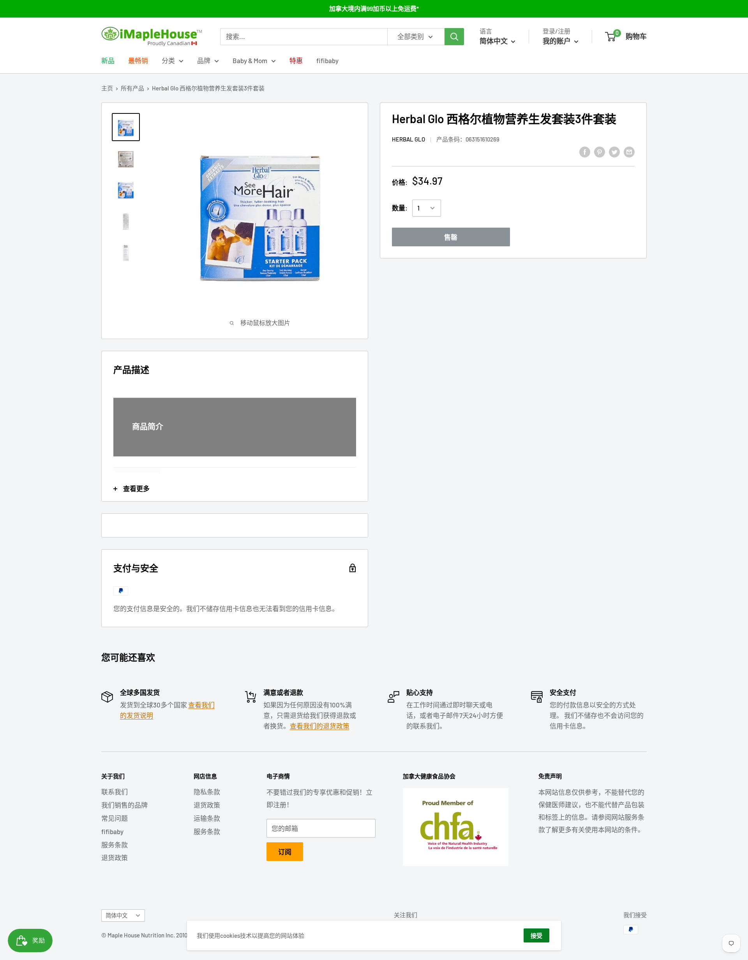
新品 (108, 60)
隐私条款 (207, 792)
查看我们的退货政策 (319, 726)
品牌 (203, 60)
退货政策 (114, 857)
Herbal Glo (408, 139)
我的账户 (557, 41)
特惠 (296, 60)
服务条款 (114, 845)
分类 (168, 60)
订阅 (284, 852)
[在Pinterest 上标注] (599, 151)
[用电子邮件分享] (629, 151)
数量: (400, 208)
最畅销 (138, 60)
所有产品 (132, 88)
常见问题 (114, 818)
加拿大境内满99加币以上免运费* (374, 8)
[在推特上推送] (614, 151)
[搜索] (454, 36)
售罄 (450, 237)
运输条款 (207, 818)
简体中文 (116, 915)
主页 (107, 88)
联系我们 (114, 792)
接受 (536, 935)
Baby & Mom (250, 60)
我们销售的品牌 (124, 805)
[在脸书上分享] (584, 151)
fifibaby (327, 60)
